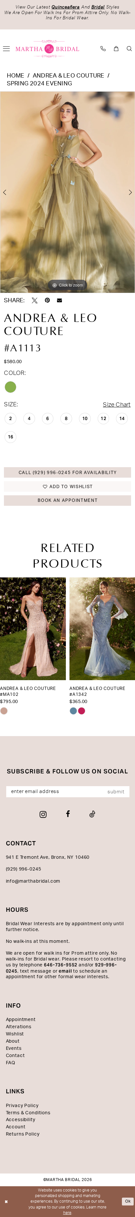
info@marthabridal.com (33, 881)
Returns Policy (23, 1134)
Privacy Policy (22, 1105)
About (13, 1041)
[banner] (47, 49)
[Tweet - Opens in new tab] (35, 301)
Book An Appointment (68, 500)
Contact (15, 1055)
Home (16, 76)
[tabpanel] (67, 192)
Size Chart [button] (116, 405)
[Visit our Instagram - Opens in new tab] (43, 814)
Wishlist (15, 1034)
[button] (116, 49)
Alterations (18, 1027)
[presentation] (33, 628)
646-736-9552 (60, 965)
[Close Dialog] (6, 1201)
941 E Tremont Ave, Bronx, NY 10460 (48, 857)
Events (14, 1048)
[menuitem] (103, 49)
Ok (128, 1201)
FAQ (11, 1063)
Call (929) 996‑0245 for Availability (68, 472)
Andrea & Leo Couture (69, 76)
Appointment (21, 1019)
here (67, 1213)
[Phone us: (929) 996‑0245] (103, 49)
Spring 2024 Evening (39, 83)
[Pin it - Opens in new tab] (47, 301)
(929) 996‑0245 (23, 869)
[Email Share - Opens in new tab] (59, 300)
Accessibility (20, 1120)
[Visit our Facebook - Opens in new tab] (68, 814)
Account (16, 1127)
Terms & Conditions (28, 1113)
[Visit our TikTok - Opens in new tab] (92, 814)
